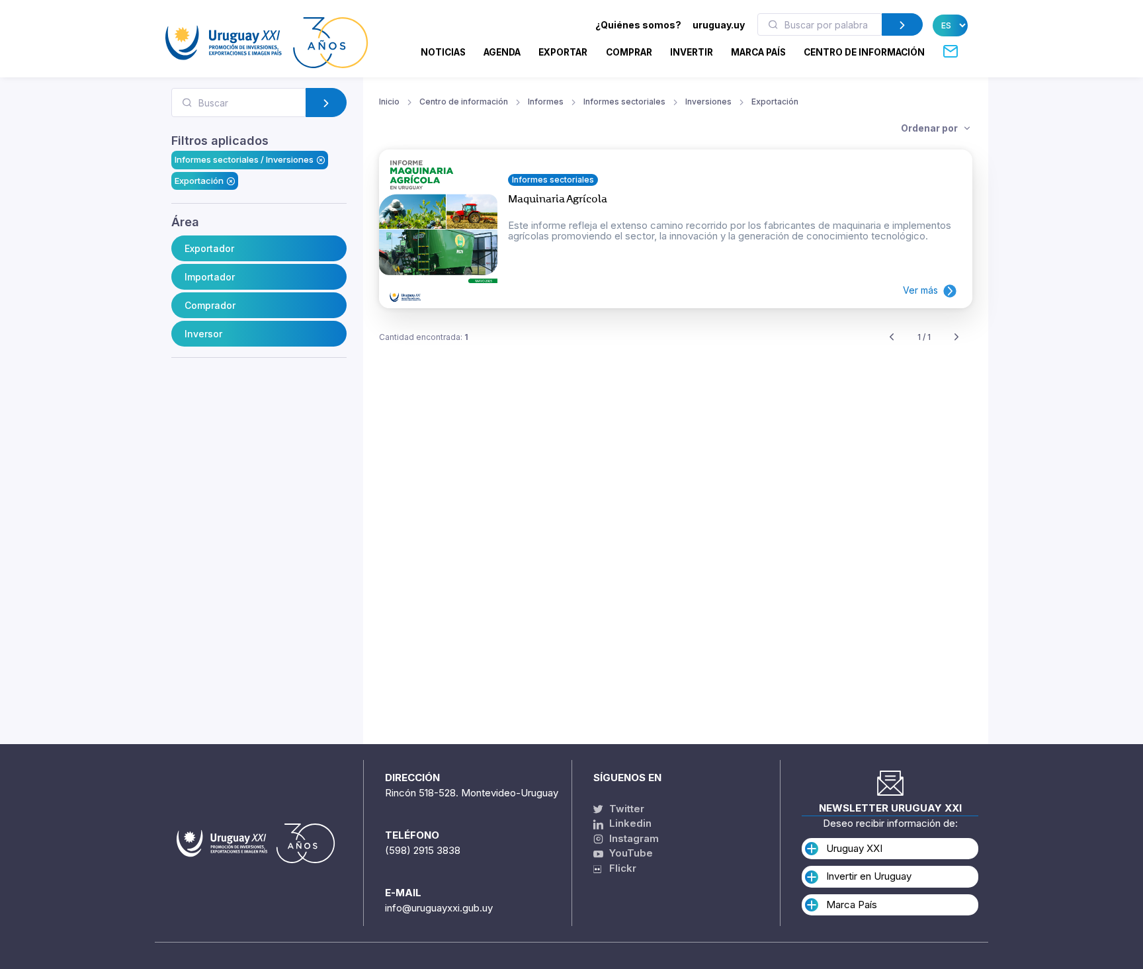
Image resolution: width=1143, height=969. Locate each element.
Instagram (633, 838)
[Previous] (891, 337)
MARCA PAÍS (758, 52)
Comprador (210, 305)
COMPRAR (629, 52)
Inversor (203, 333)
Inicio (389, 101)
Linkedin (629, 823)
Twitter (625, 808)
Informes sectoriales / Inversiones (244, 159)
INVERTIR (691, 52)
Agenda (502, 52)
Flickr (618, 868)
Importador (210, 276)
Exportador (209, 248)
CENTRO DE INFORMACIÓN (864, 52)
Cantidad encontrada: (423, 337)
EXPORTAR (562, 52)
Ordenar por (930, 128)
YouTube (630, 853)
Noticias (443, 52)
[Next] (956, 337)
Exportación (199, 180)
